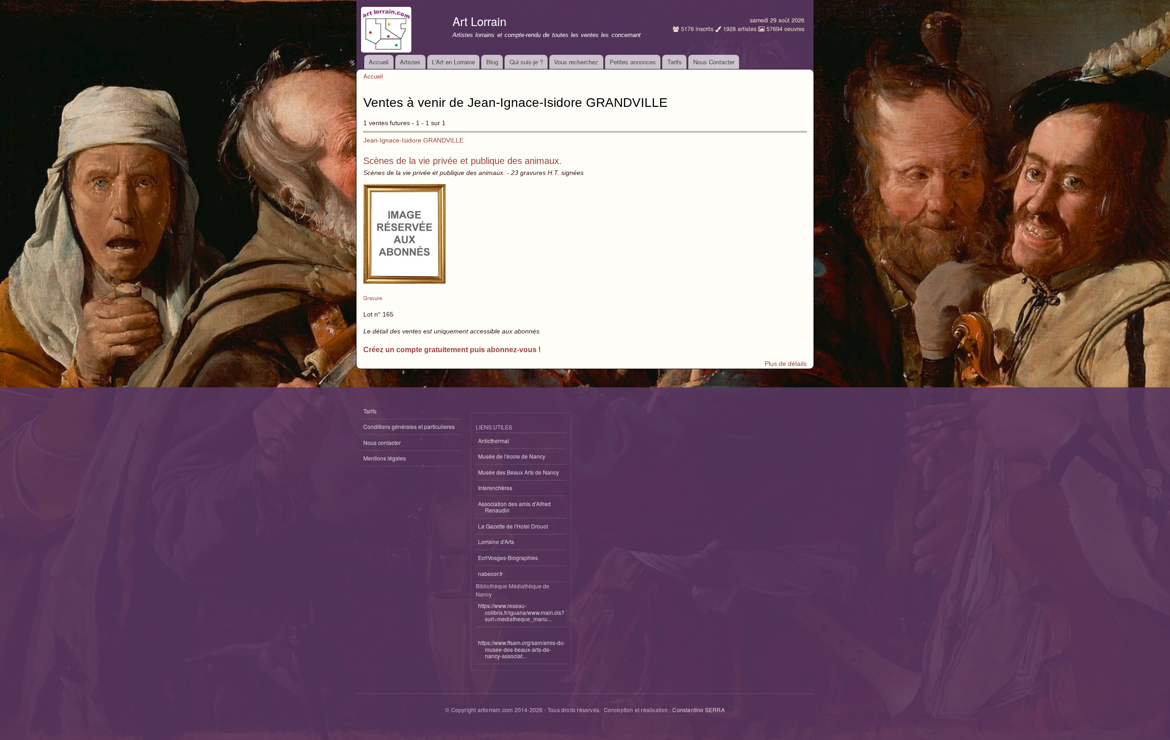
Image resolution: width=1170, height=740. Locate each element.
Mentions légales (384, 458)
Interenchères (495, 488)
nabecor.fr (490, 573)
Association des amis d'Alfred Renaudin (514, 507)
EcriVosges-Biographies (508, 557)
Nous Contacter (713, 62)
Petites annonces (633, 62)
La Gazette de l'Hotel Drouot (513, 526)
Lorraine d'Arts (496, 541)
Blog (492, 62)
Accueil (378, 62)
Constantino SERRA (698, 710)
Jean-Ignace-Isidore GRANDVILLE (413, 140)
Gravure (372, 297)
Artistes (410, 62)
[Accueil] (387, 27)
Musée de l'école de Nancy (511, 456)
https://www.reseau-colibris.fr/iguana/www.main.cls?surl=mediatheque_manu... (521, 612)
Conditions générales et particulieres (409, 426)
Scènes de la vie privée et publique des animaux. (462, 161)
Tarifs (674, 62)
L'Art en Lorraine (453, 62)
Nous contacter (382, 442)
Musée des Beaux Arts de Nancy (518, 472)
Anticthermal (493, 440)
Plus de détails (786, 363)
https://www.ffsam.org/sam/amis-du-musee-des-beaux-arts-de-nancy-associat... (521, 649)
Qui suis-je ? (526, 62)
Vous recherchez (576, 62)
